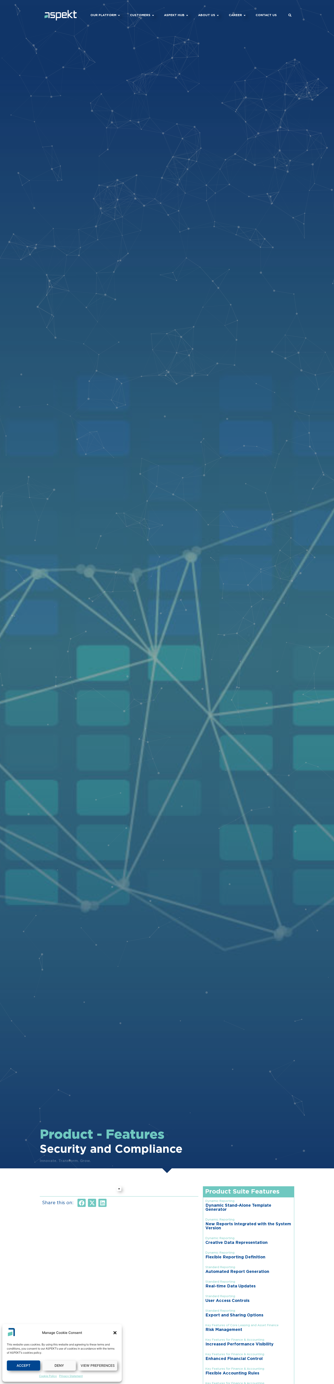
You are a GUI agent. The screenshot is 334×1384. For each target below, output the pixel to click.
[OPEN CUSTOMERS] (153, 15)
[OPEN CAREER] (244, 15)
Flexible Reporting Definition (235, 1257)
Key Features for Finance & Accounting (234, 1340)
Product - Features (102, 1135)
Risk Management (223, 1330)
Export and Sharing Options (234, 1315)
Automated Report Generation (237, 1272)
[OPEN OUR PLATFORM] (118, 15)
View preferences (98, 1365)
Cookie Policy (48, 1376)
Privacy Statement (71, 1376)
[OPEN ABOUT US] (217, 15)
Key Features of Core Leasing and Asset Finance (242, 1325)
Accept (23, 1365)
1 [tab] (119, 1189)
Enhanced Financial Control (234, 1359)
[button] (115, 1332)
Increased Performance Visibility (239, 1344)
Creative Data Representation (236, 1243)
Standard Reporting (220, 1267)
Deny (59, 1365)
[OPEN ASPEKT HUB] (187, 15)
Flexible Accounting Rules (232, 1373)
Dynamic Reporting (219, 1201)
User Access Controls (227, 1301)
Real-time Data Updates (230, 1286)
